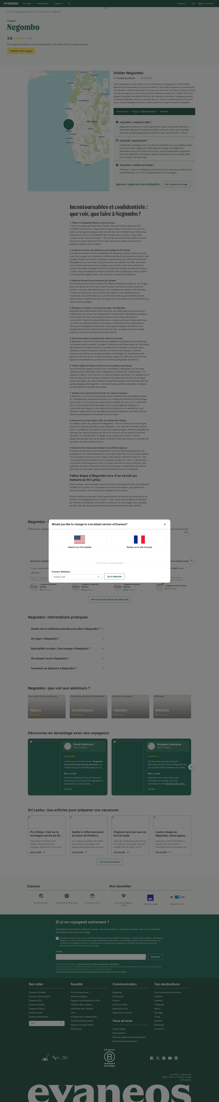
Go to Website (114, 576)
